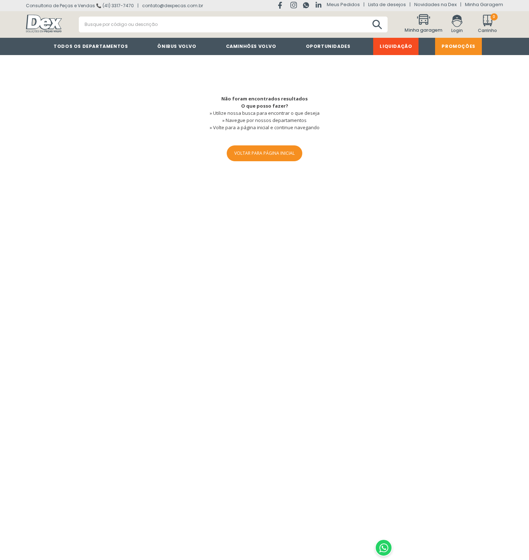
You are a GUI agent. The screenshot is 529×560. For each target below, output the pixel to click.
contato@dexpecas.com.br (172, 6)
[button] (424, 24)
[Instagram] (294, 6)
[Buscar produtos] (377, 24)
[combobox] (233, 24)
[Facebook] (281, 6)
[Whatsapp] (306, 6)
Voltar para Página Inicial (264, 153)
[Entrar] (457, 24)
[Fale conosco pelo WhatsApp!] (383, 547)
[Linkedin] (318, 5)
